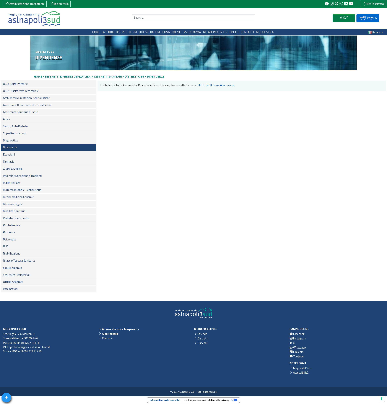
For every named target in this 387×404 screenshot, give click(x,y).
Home (96, 32)
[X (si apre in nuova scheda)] (336, 3)
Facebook (299, 334)
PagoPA (371, 18)
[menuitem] (48, 83)
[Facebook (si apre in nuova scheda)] (327, 3)
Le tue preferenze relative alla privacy (206, 400)
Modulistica (265, 32)
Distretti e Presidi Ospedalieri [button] (138, 32)
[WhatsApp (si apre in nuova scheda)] (341, 3)
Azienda (202, 334)
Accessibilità (301, 372)
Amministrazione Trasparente (26, 4)
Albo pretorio (61, 4)
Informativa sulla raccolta (164, 400)
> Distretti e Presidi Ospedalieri (67, 76)
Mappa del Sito (302, 368)
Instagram (299, 338)
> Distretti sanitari (107, 76)
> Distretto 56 (133, 76)
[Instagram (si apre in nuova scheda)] (331, 3)
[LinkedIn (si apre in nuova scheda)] (346, 3)
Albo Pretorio (110, 333)
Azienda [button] (108, 32)
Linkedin (298, 352)
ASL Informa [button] (192, 32)
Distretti (202, 338)
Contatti (247, 32)
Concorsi (106, 338)
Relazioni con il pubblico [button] (221, 32)
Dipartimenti (171, 32)
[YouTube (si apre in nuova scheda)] (351, 3)
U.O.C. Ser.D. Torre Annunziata (215, 85)
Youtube (298, 356)
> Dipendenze (154, 76)
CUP (345, 17)
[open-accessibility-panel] (6, 397)
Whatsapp (299, 347)
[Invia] (251, 17)
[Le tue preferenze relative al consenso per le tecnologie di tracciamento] (382, 399)
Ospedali (202, 343)
